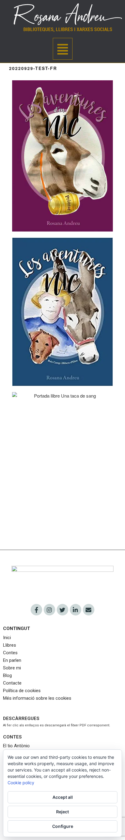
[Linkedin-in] (75, 609)
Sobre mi (12, 668)
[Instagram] (49, 609)
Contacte (12, 683)
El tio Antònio (17, 745)
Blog (7, 675)
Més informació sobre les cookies (37, 698)
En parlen (12, 660)
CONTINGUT (16, 628)
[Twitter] (62, 609)
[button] (63, 49)
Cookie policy (21, 782)
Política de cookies (22, 690)
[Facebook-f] (36, 609)
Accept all (62, 797)
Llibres (9, 645)
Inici (7, 637)
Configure (62, 826)
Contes (10, 652)
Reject (62, 811)
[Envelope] (88, 609)
